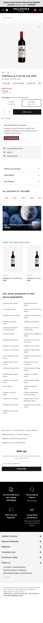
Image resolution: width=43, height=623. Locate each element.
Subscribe (21, 469)
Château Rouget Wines (11, 368)
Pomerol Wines (23, 434)
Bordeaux (5, 79)
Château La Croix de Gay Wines (14, 439)
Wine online (6, 430)
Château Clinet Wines (31, 346)
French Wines (31, 430)
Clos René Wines (9, 334)
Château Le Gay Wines (11, 346)
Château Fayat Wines (10, 340)
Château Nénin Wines (10, 303)
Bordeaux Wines (8, 434)
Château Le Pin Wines (10, 398)
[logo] (21, 10)
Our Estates (7, 567)
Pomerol (13, 79)
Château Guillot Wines (10, 405)
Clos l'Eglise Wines (9, 309)
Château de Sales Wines (11, 315)
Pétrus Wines (7, 386)
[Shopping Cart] (40, 10)
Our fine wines (18, 430)
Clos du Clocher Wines (11, 350)
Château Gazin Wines (31, 321)
